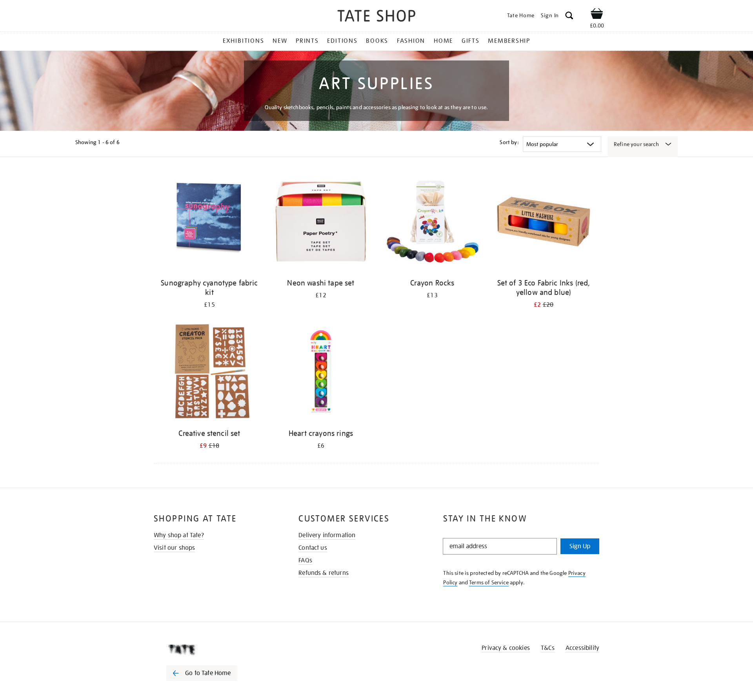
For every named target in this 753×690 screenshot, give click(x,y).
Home (443, 41)
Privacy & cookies (506, 648)
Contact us (312, 548)
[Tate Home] (215, 649)
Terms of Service (489, 582)
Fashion (411, 41)
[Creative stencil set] (209, 373)
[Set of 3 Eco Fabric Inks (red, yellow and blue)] (543, 223)
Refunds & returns (323, 573)
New (280, 41)
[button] (569, 17)
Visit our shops (174, 548)
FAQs (305, 560)
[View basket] (597, 15)
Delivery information (326, 535)
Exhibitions (243, 41)
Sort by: (509, 142)
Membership (509, 41)
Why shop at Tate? (179, 535)
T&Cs (548, 648)
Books (377, 41)
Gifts (471, 41)
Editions (342, 41)
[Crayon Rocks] (432, 223)
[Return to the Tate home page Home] (376, 17)
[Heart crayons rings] (321, 373)
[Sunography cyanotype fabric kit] (209, 223)
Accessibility (582, 648)
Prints (307, 41)
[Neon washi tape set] (321, 223)
